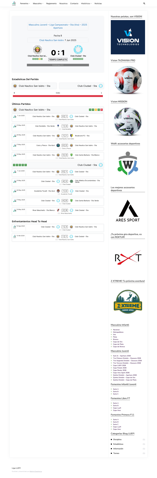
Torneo (116, 453)
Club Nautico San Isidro (51, 40)
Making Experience (36, 471)
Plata (115, 337)
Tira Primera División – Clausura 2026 (127, 358)
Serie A (115, 389)
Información (118, 448)
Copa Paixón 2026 (119, 368)
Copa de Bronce (119, 347)
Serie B (115, 391)
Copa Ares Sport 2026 (121, 373)
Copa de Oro (117, 342)
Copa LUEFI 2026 (119, 365)
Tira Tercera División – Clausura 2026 (127, 363)
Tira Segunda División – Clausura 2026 (127, 361)
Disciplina (117, 439)
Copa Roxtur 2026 (119, 370)
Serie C (115, 394)
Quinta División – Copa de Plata (124, 380)
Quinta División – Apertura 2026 (125, 375)
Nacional (116, 330)
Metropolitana (118, 332)
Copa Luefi (117, 408)
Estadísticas (118, 444)
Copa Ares (117, 410)
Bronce (115, 339)
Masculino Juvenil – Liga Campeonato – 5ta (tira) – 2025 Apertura (58, 26)
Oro (114, 334)
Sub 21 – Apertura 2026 (122, 356)
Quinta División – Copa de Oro (124, 377)
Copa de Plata (118, 344)
